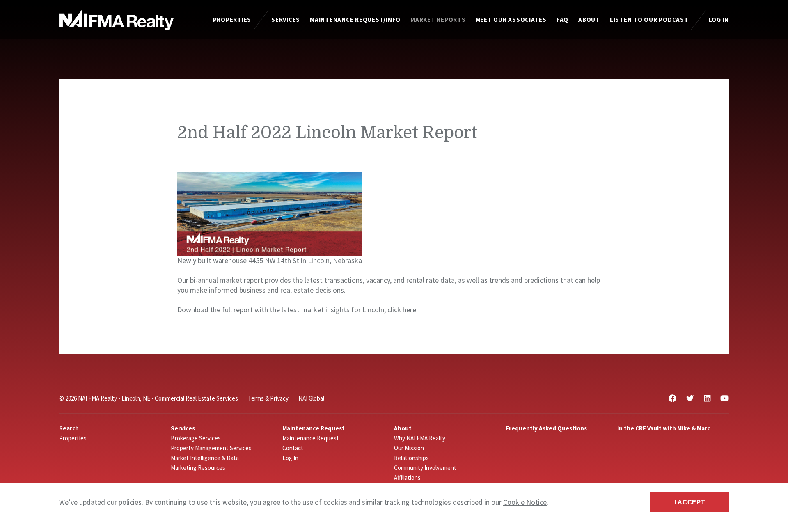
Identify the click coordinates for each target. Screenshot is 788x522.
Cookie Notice (525, 502)
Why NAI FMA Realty (419, 438)
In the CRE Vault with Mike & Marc (663, 428)
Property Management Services (211, 448)
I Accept (689, 502)
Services (285, 19)
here (409, 309)
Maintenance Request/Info (355, 19)
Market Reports (438, 19)
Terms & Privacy (268, 398)
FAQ (562, 19)
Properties (232, 19)
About (589, 19)
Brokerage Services (196, 438)
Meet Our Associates (511, 19)
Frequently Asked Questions (546, 428)
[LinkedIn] (707, 398)
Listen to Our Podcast (649, 19)
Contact (292, 448)
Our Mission (409, 448)
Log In (719, 19)
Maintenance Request (310, 438)
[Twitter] (690, 398)
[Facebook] (672, 398)
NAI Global (311, 398)
